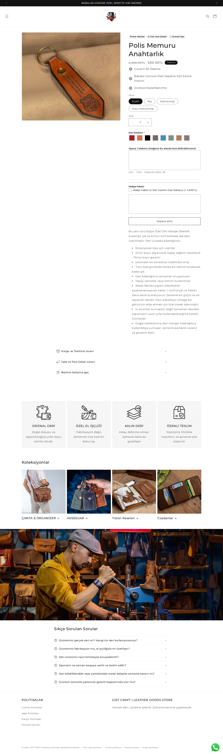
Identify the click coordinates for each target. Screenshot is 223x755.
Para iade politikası (92, 747)
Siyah (135, 101)
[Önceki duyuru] (6, 3)
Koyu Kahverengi (143, 108)
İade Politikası (30, 713)
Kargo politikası (150, 747)
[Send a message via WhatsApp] (215, 747)
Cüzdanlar (165, 518)
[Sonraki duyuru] (216, 3)
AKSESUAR (75, 518)
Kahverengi (167, 101)
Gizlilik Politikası (32, 707)
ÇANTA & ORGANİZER (39, 518)
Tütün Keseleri (123, 518)
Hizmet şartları (132, 747)
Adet (131, 116)
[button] (6, 16)
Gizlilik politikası (113, 747)
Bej (150, 101)
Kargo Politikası (31, 719)
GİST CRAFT (35, 747)
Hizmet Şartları (31, 724)
